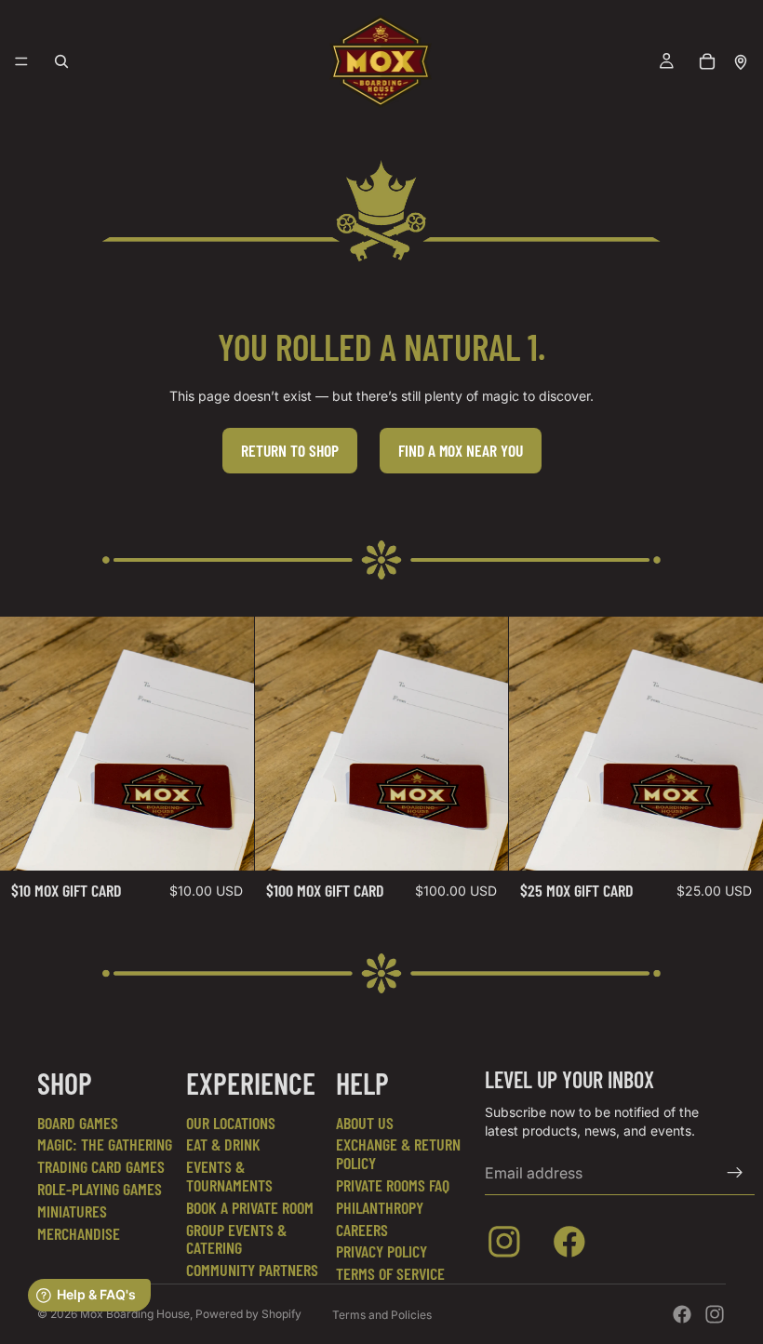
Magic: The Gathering (104, 1144)
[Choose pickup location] (740, 61)
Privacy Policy (381, 1251)
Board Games (77, 1122)
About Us (365, 1122)
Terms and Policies (382, 1315)
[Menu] (21, 61)
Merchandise (78, 1233)
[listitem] (508, 1245)
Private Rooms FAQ (392, 1185)
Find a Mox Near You (460, 450)
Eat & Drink (223, 1144)
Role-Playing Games (99, 1188)
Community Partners (252, 1269)
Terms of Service (390, 1273)
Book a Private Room (250, 1207)
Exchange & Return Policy (398, 1153)
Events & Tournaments (229, 1175)
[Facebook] (682, 1314)
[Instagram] (714, 1314)
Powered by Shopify (248, 1314)
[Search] (61, 61)
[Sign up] (735, 1172)
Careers (362, 1229)
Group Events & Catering (236, 1238)
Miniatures (72, 1211)
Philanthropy (379, 1207)
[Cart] (707, 61)
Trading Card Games (101, 1166)
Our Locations (230, 1122)
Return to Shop (290, 450)
